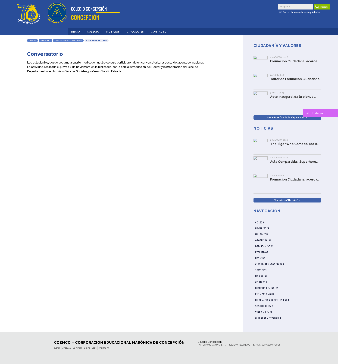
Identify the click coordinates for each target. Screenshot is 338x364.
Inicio (75, 31)
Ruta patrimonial (265, 294)
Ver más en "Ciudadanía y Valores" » (287, 117)
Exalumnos (261, 252)
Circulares (135, 31)
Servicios (261, 270)
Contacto (159, 31)
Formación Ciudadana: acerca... (294, 61)
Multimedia (261, 234)
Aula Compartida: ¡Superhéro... (294, 161)
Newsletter (262, 228)
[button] (320, 113)
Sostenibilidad (264, 306)
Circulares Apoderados (269, 264)
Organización (263, 240)
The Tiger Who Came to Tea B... (294, 144)
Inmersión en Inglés (266, 288)
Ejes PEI (45, 40)
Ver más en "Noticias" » (287, 200)
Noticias (113, 31)
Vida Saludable (264, 312)
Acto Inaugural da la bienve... (293, 97)
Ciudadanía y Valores (68, 40)
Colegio (93, 31)
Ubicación (261, 276)
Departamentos (264, 246)
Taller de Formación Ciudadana (295, 79)
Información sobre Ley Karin (272, 300)
